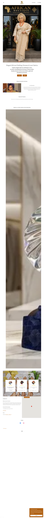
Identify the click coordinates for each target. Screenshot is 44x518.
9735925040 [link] (33, 2)
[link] (22, 2)
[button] (3, 2)
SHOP (25, 75)
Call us (19, 75)
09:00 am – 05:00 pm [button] (8, 414)
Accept (36, 515)
